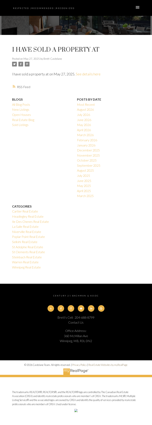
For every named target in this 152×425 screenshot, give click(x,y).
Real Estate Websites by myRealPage (107, 364)
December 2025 (88, 150)
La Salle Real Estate (25, 226)
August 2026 (85, 109)
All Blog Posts (21, 104)
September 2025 (88, 165)
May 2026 (84, 125)
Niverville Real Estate (26, 232)
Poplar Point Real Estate (28, 236)
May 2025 (84, 186)
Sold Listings (20, 125)
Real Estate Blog (23, 120)
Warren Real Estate (25, 262)
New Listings (20, 109)
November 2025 (88, 155)
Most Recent (86, 104)
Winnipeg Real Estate (26, 267)
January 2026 (86, 145)
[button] (51, 308)
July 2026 (83, 114)
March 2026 (85, 135)
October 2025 (87, 160)
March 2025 (85, 196)
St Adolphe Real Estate (27, 247)
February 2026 (87, 140)
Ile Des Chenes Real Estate (30, 221)
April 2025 (84, 191)
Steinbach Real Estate (27, 257)
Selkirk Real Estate (24, 242)
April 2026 (84, 130)
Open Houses (21, 114)
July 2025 (83, 175)
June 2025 (84, 181)
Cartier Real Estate (25, 211)
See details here (88, 74)
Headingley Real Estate (28, 216)
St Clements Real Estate (28, 252)
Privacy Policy (79, 364)
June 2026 (84, 120)
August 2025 (85, 170)
